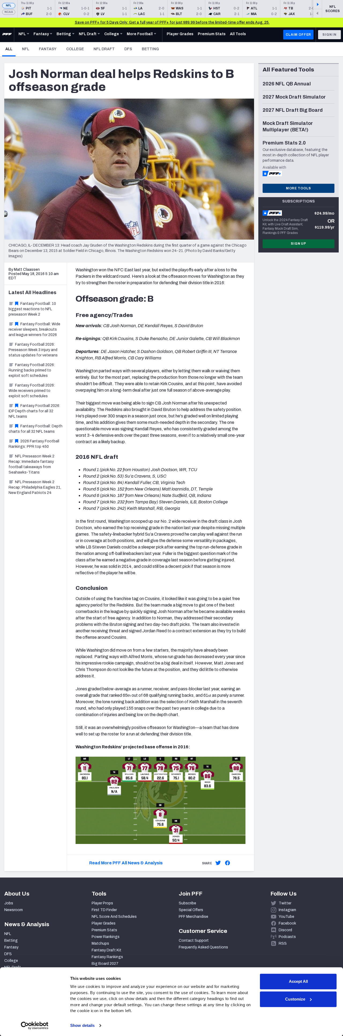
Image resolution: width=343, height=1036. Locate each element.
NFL (9, 5)
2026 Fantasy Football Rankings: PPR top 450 (34, 444)
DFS (128, 49)
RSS (283, 943)
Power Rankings (106, 937)
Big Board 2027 (105, 964)
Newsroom (13, 910)
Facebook (287, 923)
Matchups (100, 943)
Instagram (287, 910)
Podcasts (287, 937)
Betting (150, 49)
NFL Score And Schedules (114, 917)
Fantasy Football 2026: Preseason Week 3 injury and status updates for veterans (33, 349)
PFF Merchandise (193, 917)
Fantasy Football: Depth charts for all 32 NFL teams (35, 429)
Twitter (285, 903)
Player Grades (103, 923)
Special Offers (191, 910)
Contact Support (194, 940)
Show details (82, 1025)
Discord (285, 930)
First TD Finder (104, 910)
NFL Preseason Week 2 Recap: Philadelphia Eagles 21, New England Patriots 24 (35, 487)
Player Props (102, 903)
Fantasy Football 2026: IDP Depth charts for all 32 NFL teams (34, 411)
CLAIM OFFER (298, 35)
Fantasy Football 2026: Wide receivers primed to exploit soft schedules (32, 390)
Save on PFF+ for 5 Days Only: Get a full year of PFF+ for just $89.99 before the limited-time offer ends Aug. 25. (172, 22)
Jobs (8, 903)
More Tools (298, 188)
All (10, 49)
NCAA (9, 11)
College (75, 49)
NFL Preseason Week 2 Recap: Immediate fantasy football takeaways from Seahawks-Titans (31, 464)
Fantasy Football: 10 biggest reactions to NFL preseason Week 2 (32, 309)
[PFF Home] (7, 34)
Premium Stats (104, 930)
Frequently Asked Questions (203, 947)
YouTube (286, 917)
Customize (295, 999)
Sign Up (298, 244)
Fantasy (48, 49)
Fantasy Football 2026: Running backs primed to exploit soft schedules (32, 370)
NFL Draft (104, 49)
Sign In (329, 35)
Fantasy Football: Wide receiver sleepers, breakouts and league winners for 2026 (34, 329)
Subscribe (187, 903)
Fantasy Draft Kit (106, 950)
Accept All (298, 981)
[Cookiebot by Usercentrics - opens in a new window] (34, 1025)
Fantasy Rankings (107, 957)
